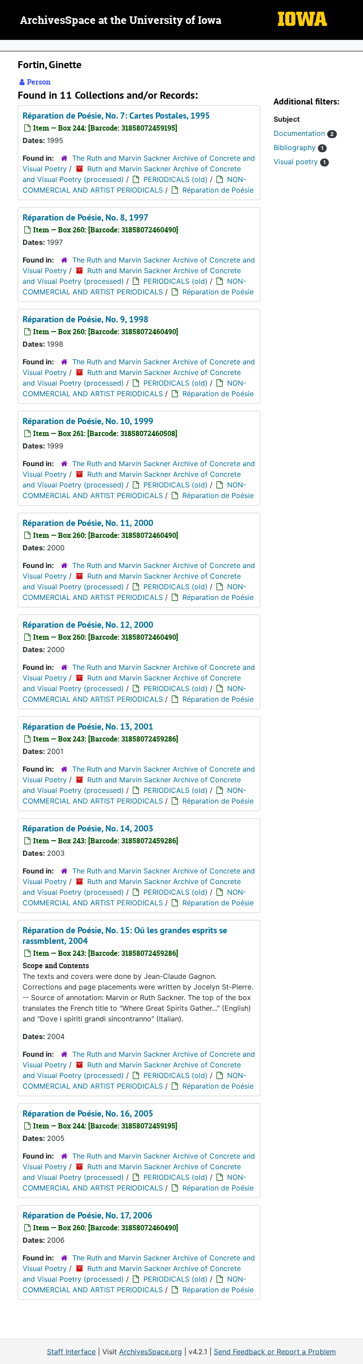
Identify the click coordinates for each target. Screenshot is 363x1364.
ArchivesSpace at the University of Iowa (120, 20)
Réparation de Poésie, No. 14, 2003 (88, 828)
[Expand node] (354, 45)
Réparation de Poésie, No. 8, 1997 (85, 217)
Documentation (304, 133)
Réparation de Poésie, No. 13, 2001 (88, 726)
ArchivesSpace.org (150, 1351)
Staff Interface (71, 1351)
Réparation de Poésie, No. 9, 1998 (85, 319)
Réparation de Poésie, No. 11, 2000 (88, 523)
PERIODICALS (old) (175, 179)
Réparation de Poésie (218, 189)
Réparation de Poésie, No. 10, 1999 (88, 421)
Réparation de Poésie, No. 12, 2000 (88, 624)
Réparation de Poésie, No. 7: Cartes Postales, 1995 (116, 115)
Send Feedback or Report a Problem (275, 1351)
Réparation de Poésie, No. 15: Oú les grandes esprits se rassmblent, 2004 (125, 935)
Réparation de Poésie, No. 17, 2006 (87, 1215)
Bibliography (299, 147)
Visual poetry (300, 161)
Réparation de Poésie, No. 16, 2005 (88, 1113)
